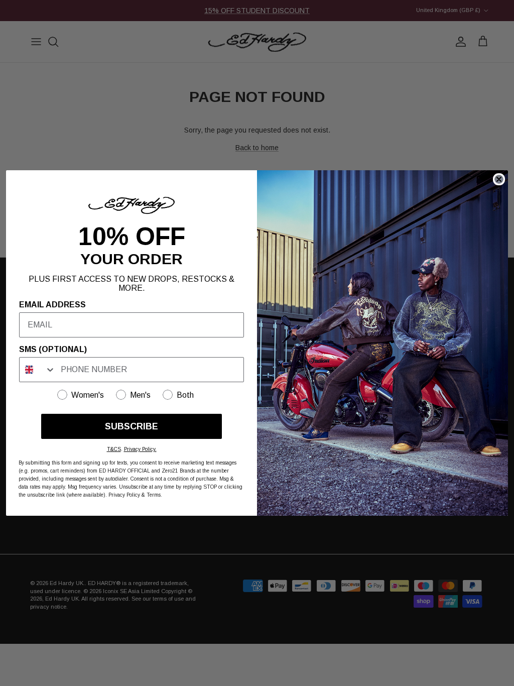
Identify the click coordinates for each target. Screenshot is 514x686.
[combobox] (38, 370)
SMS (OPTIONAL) (53, 349)
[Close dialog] (499, 179)
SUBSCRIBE (131, 426)
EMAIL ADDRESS (52, 304)
